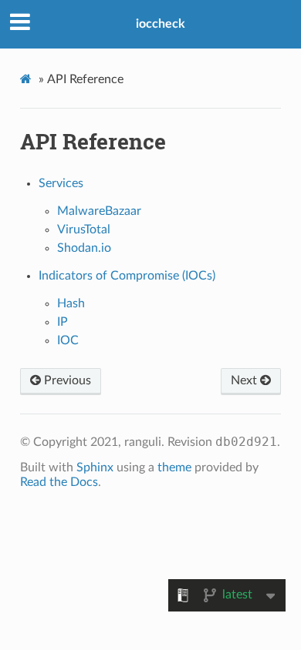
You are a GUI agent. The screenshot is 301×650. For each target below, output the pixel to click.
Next (245, 380)
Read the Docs (59, 482)
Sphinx (94, 467)
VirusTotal (83, 229)
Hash (71, 303)
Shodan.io (84, 248)
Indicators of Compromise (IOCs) (127, 276)
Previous (66, 380)
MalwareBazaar (99, 211)
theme (174, 467)
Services (61, 183)
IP (62, 322)
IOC (68, 340)
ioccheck (160, 24)
